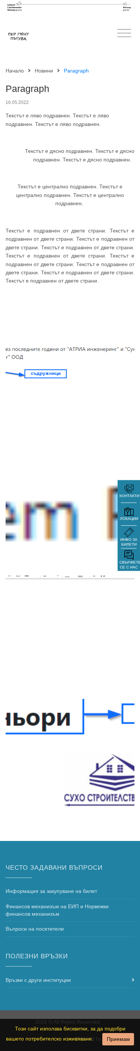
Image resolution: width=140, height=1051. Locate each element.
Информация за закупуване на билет (51, 891)
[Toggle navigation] (124, 33)
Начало (15, 71)
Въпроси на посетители (35, 929)
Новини (44, 71)
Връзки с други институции (38, 980)
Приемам (118, 1039)
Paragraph (27, 89)
